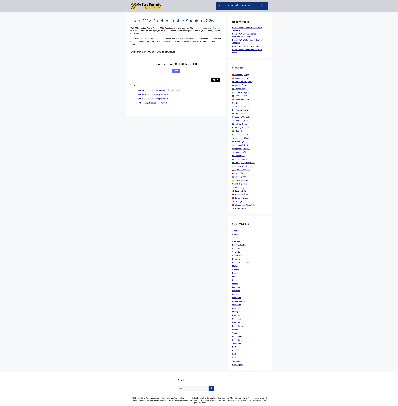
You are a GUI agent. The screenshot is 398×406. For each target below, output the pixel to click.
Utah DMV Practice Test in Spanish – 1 (152, 90)
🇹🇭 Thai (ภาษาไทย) (240, 194)
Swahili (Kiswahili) (239, 184)
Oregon (235, 329)
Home (220, 5)
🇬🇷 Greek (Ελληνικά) (241, 117)
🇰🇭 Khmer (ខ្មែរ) (238, 142)
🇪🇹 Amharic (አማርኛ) (240, 78)
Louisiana (236, 291)
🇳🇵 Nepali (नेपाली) (239, 152)
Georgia (235, 270)
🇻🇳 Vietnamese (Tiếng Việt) (243, 205)
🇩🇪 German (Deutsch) (241, 113)
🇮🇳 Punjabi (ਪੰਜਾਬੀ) (239, 166)
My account (246, 5)
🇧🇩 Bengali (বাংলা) (239, 89)
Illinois (235, 280)
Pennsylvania (237, 336)
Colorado (236, 252)
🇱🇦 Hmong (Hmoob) (240, 127)
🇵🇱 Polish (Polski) (239, 159)
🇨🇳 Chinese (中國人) (240, 99)
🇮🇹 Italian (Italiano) (240, 135)
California (236, 248)
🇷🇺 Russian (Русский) (241, 170)
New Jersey (237, 319)
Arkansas (236, 241)
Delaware (236, 259)
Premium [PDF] (232, 5)
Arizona (235, 238)
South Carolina (238, 340)
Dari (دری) (236, 103)
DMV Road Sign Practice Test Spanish (151, 103)
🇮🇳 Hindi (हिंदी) (238, 131)
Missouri (235, 308)
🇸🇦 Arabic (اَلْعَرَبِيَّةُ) (239, 85)
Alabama (236, 231)
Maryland (236, 294)
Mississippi (236, 298)
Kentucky (236, 287)
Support (260, 5)
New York (236, 322)
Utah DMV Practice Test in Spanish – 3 (152, 99)
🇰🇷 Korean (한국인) (240, 145)
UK (233, 351)
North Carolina (238, 326)
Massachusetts (238, 301)
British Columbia (239, 245)
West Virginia (237, 365)
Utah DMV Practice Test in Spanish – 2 (152, 94)
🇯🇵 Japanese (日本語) (241, 138)
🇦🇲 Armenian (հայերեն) (242, 82)
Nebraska (236, 315)
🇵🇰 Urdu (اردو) (238, 201)
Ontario (235, 333)
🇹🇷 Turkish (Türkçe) (240, 198)
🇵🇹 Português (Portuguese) (243, 163)
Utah (234, 354)
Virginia (235, 358)
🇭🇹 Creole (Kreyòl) (239, 96)
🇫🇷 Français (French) (240, 110)
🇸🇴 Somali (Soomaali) (241, 177)
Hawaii (235, 273)
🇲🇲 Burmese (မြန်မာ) (240, 92)
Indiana (235, 284)
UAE (234, 347)
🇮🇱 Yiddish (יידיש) (239, 209)
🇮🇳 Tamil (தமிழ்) (238, 187)
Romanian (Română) (240, 173)
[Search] (211, 388)
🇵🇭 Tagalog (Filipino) (240, 191)
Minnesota (236, 305)
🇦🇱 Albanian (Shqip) (240, 75)
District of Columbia (240, 262)
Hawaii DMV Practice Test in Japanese (248, 46)
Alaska (235, 234)
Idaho (234, 277)
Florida (235, 266)
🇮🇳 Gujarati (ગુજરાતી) (240, 120)
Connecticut (237, 255)
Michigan (236, 312)
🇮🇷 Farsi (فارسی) (239, 106)
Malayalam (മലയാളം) (241, 149)
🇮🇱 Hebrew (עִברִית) (240, 124)
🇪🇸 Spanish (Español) (241, 180)
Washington (237, 361)
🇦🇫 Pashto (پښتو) (239, 156)
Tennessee (236, 343)
